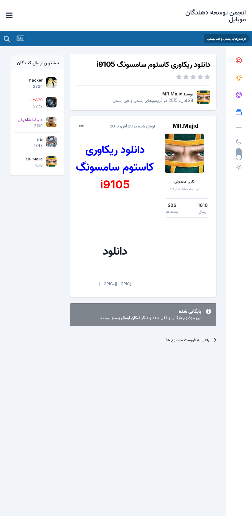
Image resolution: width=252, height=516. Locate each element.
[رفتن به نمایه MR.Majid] (203, 97)
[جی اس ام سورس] (238, 78)
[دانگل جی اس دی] (238, 95)
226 (172, 205)
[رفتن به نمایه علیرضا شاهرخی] (51, 122)
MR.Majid (172, 93)
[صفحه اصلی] (238, 61)
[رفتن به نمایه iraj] (51, 141)
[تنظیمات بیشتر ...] (81, 126)
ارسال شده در (132, 125)
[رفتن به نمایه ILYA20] (51, 102)
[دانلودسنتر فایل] (238, 112)
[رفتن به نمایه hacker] (51, 82)
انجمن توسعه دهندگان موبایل (215, 15)
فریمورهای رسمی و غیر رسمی (137, 100)
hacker (36, 80)
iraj (40, 139)
